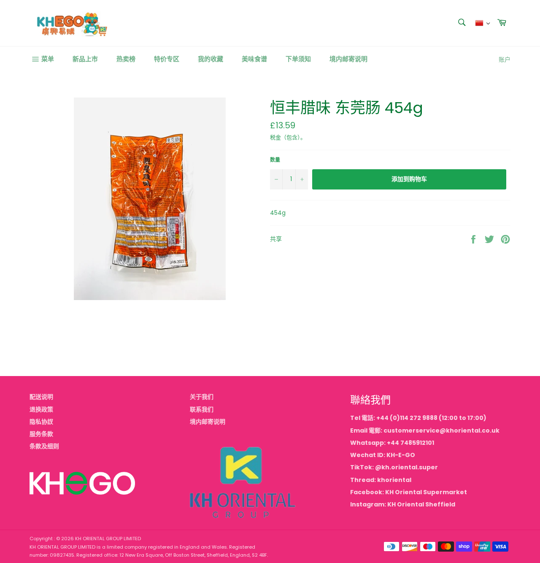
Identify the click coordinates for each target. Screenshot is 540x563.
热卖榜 (125, 58)
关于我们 (201, 396)
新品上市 (85, 58)
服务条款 (41, 434)
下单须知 (298, 58)
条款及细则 (44, 446)
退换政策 (41, 409)
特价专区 (166, 58)
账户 (504, 59)
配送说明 (41, 396)
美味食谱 (254, 58)
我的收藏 (210, 58)
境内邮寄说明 (348, 58)
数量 (275, 160)
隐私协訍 (41, 421)
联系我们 (201, 409)
